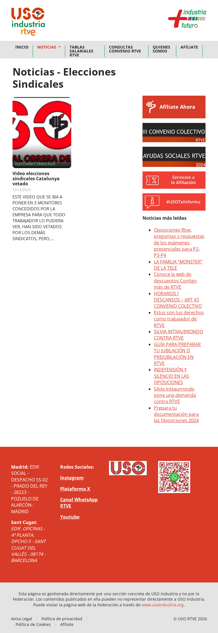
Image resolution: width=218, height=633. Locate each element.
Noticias (47, 47)
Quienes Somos (161, 49)
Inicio (21, 47)
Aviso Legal (21, 618)
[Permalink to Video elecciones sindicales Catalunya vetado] (41, 132)
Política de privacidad (61, 618)
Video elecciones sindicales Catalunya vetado (36, 178)
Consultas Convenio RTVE (125, 49)
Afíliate (189, 47)
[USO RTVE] (28, 23)
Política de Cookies (33, 624)
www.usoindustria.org (163, 604)
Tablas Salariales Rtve (81, 51)
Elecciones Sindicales (35, 164)
